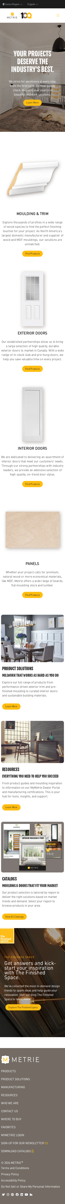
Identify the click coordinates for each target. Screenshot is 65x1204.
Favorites (8, 1127)
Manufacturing (13, 1087)
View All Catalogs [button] (14, 916)
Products (8, 1071)
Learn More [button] (32, 102)
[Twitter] (3, 1194)
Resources (9, 1095)
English (31, 4)
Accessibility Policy (13, 1180)
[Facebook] (17, 1194)
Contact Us (9, 1111)
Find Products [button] (32, 253)
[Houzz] (31, 1194)
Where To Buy (11, 1119)
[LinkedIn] (21, 1194)
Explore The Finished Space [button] (23, 1007)
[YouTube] (26, 1194)
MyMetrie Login (12, 1135)
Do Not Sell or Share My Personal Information (30, 1186)
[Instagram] (8, 1194)
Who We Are (10, 1103)
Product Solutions (15, 1079)
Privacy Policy (10, 1174)
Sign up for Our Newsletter (22, 1143)
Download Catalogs (16, 1151)
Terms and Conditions (15, 1168)
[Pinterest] (12, 1194)
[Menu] (58, 15)
